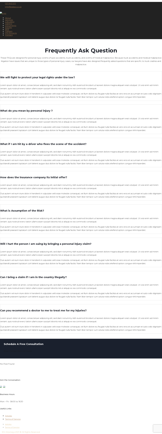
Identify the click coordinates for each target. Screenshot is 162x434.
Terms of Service (13, 419)
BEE (7, 29)
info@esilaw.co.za (13, 7)
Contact (9, 35)
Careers (8, 31)
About (8, 18)
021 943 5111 (10, 3)
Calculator (9, 22)
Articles (8, 27)
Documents (10, 25)
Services (9, 20)
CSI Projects (11, 33)
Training (8, 23)
